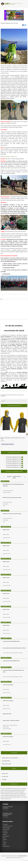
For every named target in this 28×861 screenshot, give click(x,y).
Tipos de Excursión (6, 763)
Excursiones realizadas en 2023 (14, 463)
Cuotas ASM (5, 776)
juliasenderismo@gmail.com (11, 156)
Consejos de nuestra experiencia (8, 807)
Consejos (4, 779)
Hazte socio (5, 773)
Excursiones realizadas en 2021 (14, 467)
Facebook (23, 25)
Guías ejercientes (6, 760)
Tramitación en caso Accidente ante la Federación (7, 814)
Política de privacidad (10, 857)
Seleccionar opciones (7, 444)
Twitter (25, 25)
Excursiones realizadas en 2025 (14, 459)
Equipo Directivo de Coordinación (10, 757)
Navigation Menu (13, 3)
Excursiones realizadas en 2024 (14, 461)
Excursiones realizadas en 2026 (14, 457)
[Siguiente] (24, 477)
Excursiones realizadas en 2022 (14, 465)
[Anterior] (3, 477)
